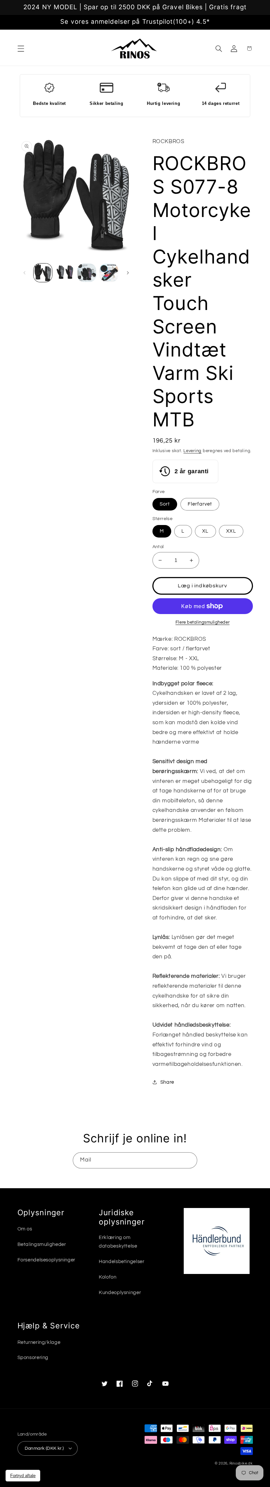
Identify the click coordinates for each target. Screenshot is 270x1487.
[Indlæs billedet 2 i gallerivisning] (65, 272)
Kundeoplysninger (120, 1292)
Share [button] (167, 1082)
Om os (24, 1228)
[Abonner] (189, 1160)
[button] (20, 48)
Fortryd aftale (23, 1475)
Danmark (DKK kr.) (44, 1448)
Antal (158, 546)
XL (205, 531)
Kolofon (107, 1277)
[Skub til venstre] (24, 272)
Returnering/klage (39, 1342)
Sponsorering (33, 1357)
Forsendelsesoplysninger (46, 1259)
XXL (231, 531)
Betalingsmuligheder (41, 1244)
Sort (165, 504)
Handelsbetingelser (121, 1261)
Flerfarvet (200, 504)
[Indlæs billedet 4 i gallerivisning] (86, 272)
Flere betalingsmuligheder (203, 622)
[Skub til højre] (128, 272)
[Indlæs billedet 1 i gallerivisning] (43, 272)
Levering (192, 451)
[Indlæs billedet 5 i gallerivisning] (108, 272)
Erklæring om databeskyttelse (118, 1242)
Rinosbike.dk (241, 1463)
